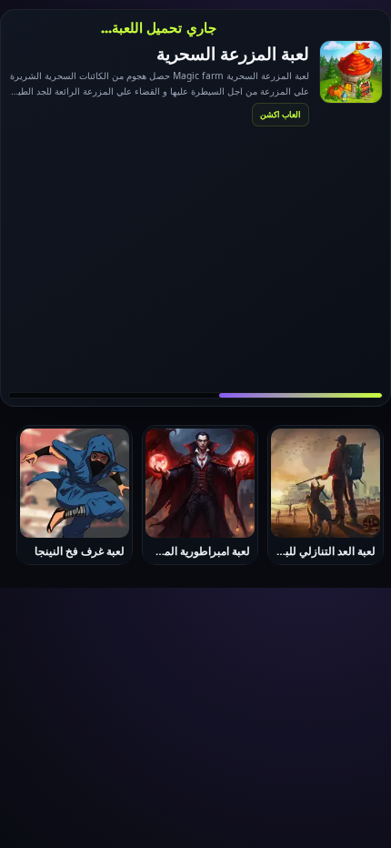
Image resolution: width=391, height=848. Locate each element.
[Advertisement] (195, 258)
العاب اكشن (280, 114)
